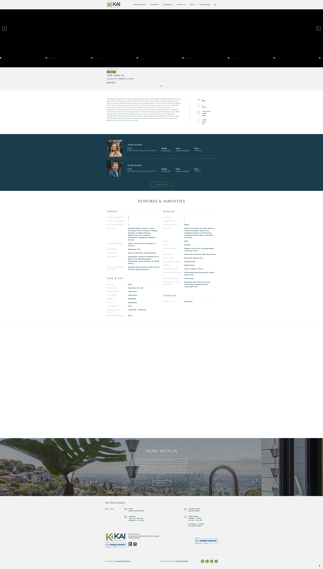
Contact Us (181, 4)
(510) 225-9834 (194, 511)
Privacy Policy (182, 561)
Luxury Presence (123, 561)
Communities (167, 4)
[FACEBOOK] (202, 561)
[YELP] (216, 561)
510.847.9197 (166, 150)
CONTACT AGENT (161, 184)
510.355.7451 (165, 171)
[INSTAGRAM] (207, 561)
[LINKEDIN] (211, 561)
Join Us (192, 4)
